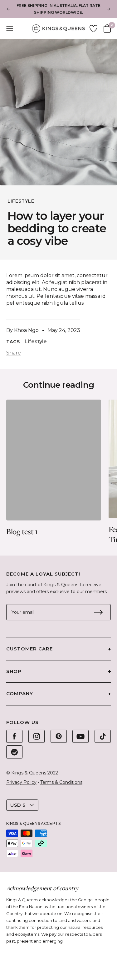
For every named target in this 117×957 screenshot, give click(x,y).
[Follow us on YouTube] (80, 736)
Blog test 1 (22, 531)
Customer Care (29, 649)
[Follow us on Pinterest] (58, 736)
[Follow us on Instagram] (36, 736)
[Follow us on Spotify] (14, 752)
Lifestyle (20, 201)
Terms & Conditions (61, 782)
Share (13, 353)
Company (19, 693)
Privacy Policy (21, 782)
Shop (14, 671)
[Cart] (107, 28)
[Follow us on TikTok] (102, 736)
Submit (98, 612)
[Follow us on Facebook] (14, 736)
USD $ (18, 805)
